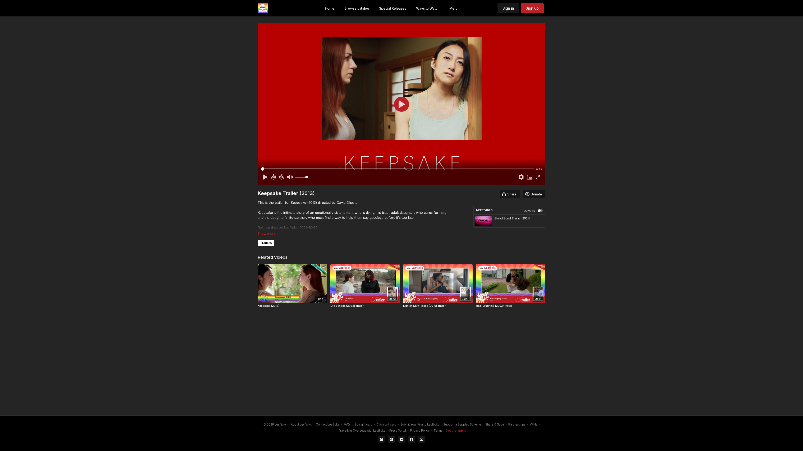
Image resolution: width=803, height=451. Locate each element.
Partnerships (517, 424)
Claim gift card (386, 424)
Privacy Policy (420, 430)
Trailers (266, 243)
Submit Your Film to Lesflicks (419, 424)
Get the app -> (456, 430)
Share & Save (494, 424)
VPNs (533, 424)
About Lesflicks (301, 424)
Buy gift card (363, 424)
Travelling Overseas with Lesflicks (361, 430)
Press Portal (397, 430)
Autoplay (529, 210)
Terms (438, 430)
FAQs (347, 424)
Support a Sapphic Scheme (462, 424)
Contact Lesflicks (327, 424)
